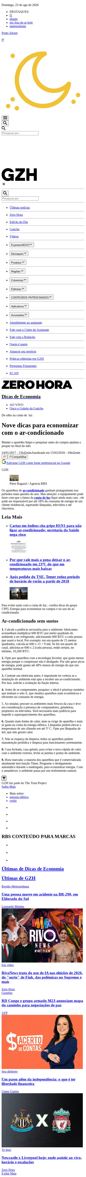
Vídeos (14, 236)
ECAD (14, 373)
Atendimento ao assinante (26, 322)
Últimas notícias (20, 207)
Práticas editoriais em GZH (27, 358)
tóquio (14, 19)
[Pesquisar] (5, 193)
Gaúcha (14, 229)
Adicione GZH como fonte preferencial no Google (38, 463)
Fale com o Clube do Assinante (29, 330)
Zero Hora (16, 214)
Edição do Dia (19, 222)
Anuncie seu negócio (23, 351)
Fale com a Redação (22, 337)
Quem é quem (18, 344)
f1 (11, 15)
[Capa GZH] (43, 142)
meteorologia (18, 26)
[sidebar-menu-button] (5, 118)
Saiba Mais (9, 786)
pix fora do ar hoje (21, 22)
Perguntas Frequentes (23, 366)
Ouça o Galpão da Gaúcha (26, 408)
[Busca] (5, 123)
